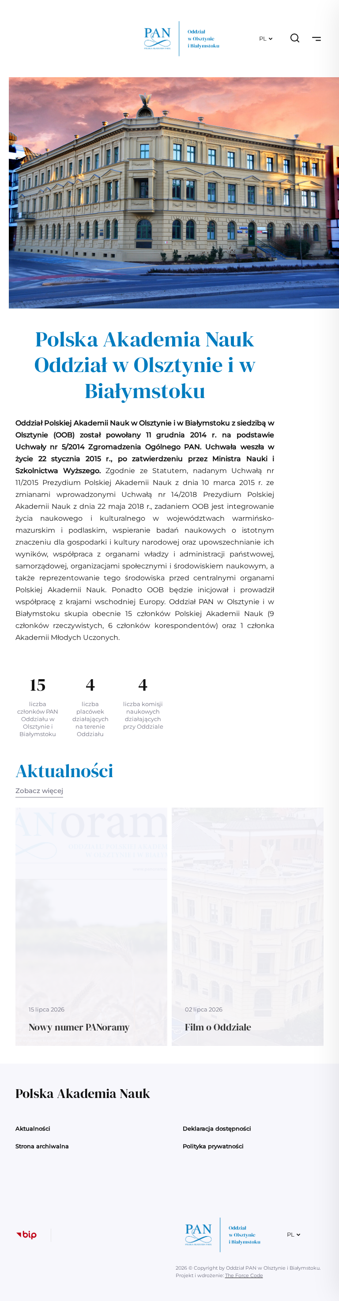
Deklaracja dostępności (217, 1128)
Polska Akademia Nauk (82, 1093)
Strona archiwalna (42, 1146)
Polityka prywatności (213, 1146)
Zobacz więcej (39, 790)
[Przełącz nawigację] (316, 39)
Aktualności (32, 1128)
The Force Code (244, 1275)
